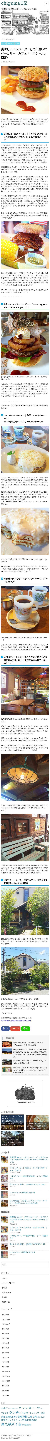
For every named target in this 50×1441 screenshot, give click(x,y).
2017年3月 (6, 1357)
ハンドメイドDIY (8, 1283)
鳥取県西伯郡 (26, 1425)
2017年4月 (6, 1353)
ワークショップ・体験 (35, 1413)
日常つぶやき (7, 1292)
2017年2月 (6, 1362)
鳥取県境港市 (31, 1420)
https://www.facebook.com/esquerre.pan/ (16, 1020)
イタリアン (15, 1408)
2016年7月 (6, 1395)
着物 (39, 1417)
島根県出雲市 (11, 1417)
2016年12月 (6, 1372)
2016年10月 (6, 1381)
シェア (6, 1029)
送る (27, 1029)
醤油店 (43, 1417)
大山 (3, 1417)
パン (41, 1408)
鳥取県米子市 (11, 1424)
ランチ (17, 43)
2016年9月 (6, 1386)
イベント (5, 1278)
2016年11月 (6, 1376)
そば (9, 1408)
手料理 (4, 1288)
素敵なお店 (9, 39)
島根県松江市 (25, 1416)
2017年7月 (6, 1338)
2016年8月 (6, 1390)
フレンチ (5, 1413)
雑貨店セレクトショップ (12, 1420)
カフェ (4, 43)
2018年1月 (6, 1315)
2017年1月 (6, 1367)
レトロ (22, 1413)
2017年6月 (6, 1343)
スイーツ (10, 43)
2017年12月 (6, 1319)
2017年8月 (6, 1334)
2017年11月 (6, 1324)
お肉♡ (4, 1408)
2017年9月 (6, 1329)
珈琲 (35, 1417)
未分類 (4, 1297)
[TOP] (2, 39)
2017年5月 (6, 1348)
